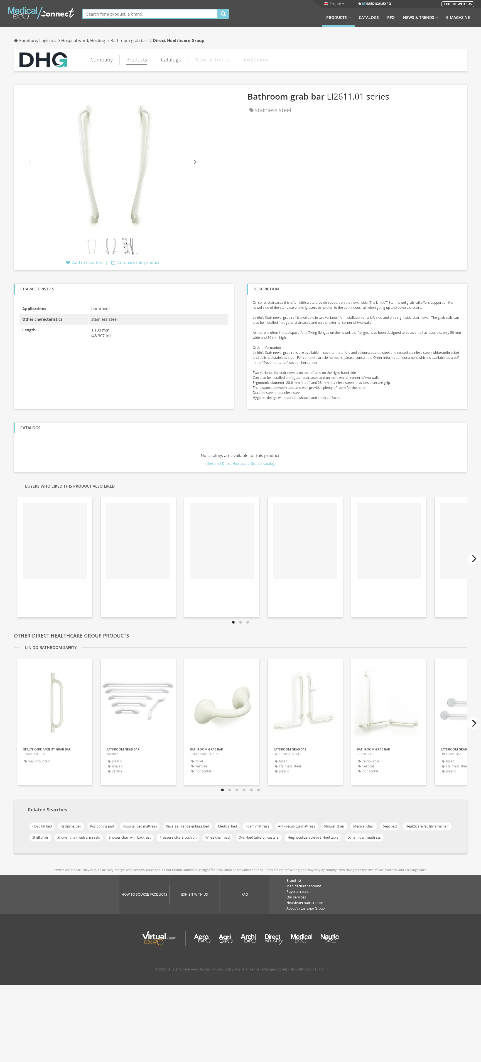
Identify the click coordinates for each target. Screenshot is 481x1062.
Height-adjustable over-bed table (313, 837)
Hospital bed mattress (140, 826)
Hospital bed (42, 826)
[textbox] (150, 14)
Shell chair (40, 837)
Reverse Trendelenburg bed (187, 826)
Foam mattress (257, 826)
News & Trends (418, 17)
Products (336, 17)
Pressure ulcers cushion (178, 837)
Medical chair (363, 826)
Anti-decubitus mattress (296, 826)
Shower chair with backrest (130, 837)
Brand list (293, 880)
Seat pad (390, 826)
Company (101, 59)
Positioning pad (102, 826)
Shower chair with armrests (78, 837)
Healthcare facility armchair (427, 826)
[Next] (194, 162)
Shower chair (334, 826)
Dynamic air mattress (364, 837)
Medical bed (227, 826)
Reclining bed (71, 826)
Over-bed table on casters (259, 837)
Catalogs (369, 17)
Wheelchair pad (217, 837)
